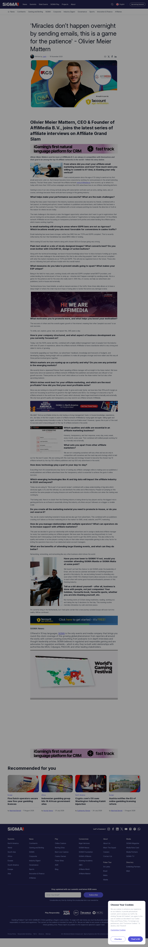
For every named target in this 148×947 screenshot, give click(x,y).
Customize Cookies (118, 930)
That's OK (135, 939)
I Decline (118, 939)
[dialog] (74, 473)
